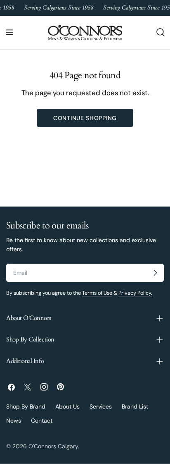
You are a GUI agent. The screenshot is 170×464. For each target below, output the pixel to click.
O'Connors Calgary (53, 446)
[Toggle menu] (9, 32)
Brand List (135, 406)
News (13, 420)
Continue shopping (85, 118)
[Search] (160, 32)
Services (101, 406)
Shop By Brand (25, 406)
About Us (67, 406)
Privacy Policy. (135, 293)
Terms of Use (97, 293)
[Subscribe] (155, 273)
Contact (41, 420)
